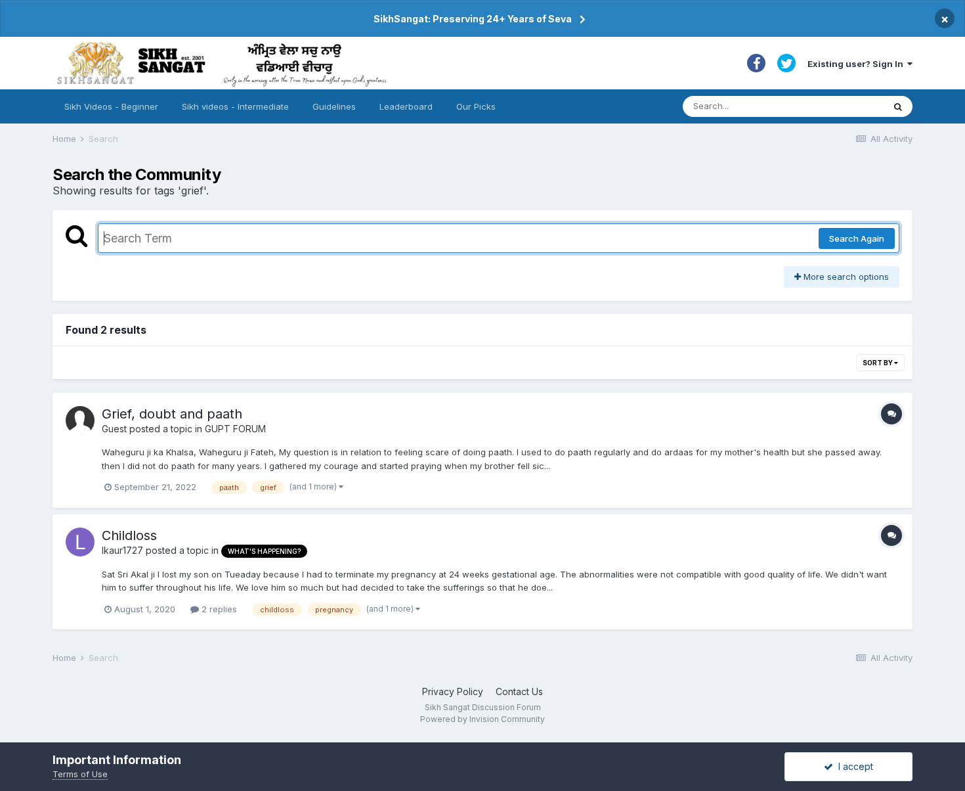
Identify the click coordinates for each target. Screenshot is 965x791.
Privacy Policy (452, 691)
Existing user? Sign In (857, 63)
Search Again (856, 238)
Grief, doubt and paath (172, 414)
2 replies (218, 609)
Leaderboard (406, 106)
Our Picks (476, 106)
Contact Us (519, 691)
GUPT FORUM (235, 428)
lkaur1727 (122, 550)
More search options (845, 276)
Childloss (129, 535)
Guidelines (334, 106)
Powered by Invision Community (482, 719)
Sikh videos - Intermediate (235, 106)
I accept (853, 766)
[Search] (898, 106)
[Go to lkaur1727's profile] (80, 542)
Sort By (878, 363)
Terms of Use (80, 774)
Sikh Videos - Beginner (111, 106)
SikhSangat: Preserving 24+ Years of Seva (473, 18)
